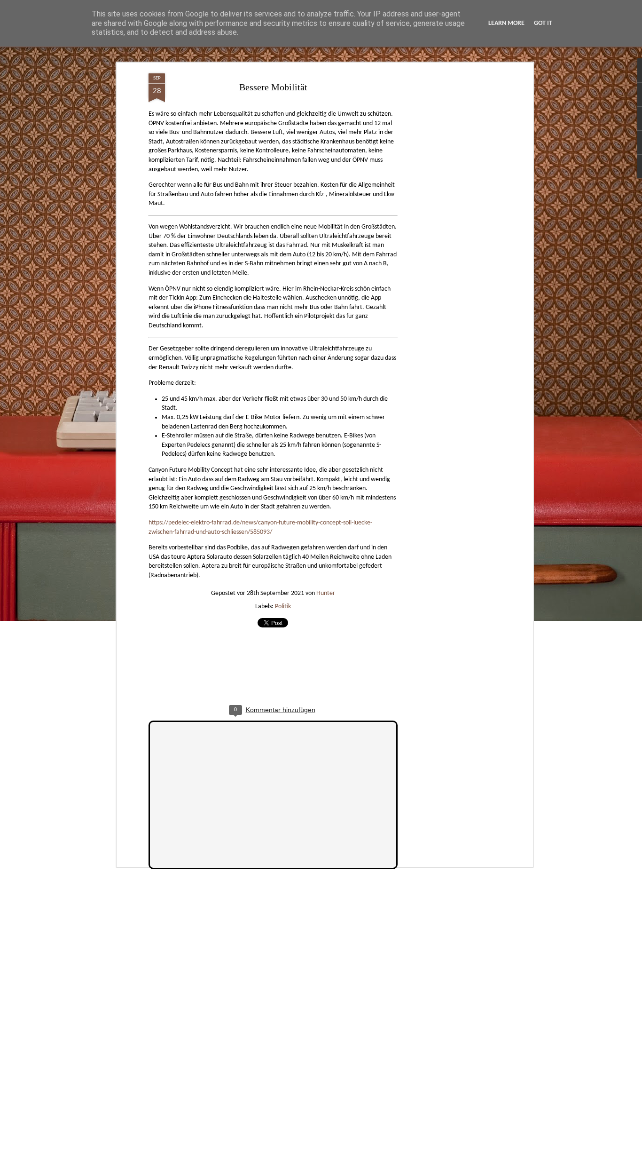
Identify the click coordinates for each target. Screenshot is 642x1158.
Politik (283, 606)
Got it (543, 23)
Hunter (325, 593)
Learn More (506, 23)
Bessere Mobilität (273, 87)
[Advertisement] (449, 221)
